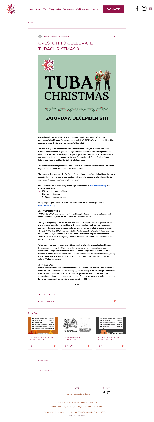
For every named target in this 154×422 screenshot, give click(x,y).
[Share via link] (55, 295)
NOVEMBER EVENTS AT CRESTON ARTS (41, 338)
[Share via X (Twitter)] (44, 295)
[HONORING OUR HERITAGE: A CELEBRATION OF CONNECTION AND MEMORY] (77, 325)
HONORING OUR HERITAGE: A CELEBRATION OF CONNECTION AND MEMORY (73, 338)
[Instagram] (144, 8)
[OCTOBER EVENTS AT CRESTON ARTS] (111, 325)
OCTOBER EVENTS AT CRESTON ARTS (108, 338)
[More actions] (114, 36)
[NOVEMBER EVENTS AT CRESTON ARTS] (43, 325)
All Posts (30, 22)
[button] (150, 8)
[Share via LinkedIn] (49, 295)
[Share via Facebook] (39, 295)
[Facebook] (137, 8)
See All (124, 313)
